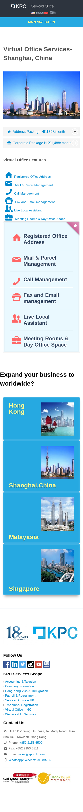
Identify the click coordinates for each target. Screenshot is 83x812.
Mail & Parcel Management (33, 185)
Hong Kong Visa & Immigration (26, 691)
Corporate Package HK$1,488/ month (42, 143)
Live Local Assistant (28, 210)
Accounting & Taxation (20, 681)
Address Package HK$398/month (39, 132)
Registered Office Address (32, 176)
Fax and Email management (34, 202)
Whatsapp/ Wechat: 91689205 (30, 760)
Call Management (26, 193)
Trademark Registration (21, 705)
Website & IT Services (20, 714)
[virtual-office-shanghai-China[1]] (41, 95)
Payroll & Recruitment (20, 695)
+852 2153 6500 (30, 742)
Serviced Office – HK (19, 700)
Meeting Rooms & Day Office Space (39, 219)
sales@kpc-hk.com (31, 754)
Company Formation (19, 686)
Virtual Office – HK (18, 709)
